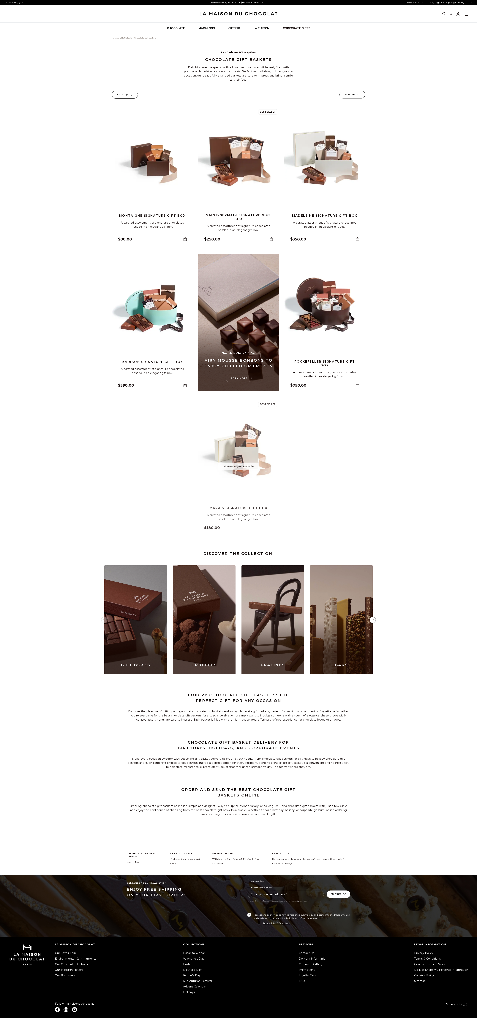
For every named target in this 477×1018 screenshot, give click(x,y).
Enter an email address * (260, 887)
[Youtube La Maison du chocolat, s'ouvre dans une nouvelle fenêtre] (74, 1009)
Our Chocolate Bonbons (71, 964)
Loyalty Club (307, 975)
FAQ (302, 981)
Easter (187, 964)
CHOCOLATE (126, 38)
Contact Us (306, 953)
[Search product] (444, 13)
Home (115, 38)
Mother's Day (192, 969)
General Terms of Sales (429, 964)
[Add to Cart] (185, 239)
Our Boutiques (65, 975)
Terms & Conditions (427, 958)
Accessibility (454, 1004)
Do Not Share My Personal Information (441, 969)
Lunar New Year (194, 953)
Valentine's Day (193, 958)
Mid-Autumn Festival (197, 981)
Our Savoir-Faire (66, 953)
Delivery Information (313, 958)
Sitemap (420, 981)
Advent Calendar (194, 986)
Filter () (123, 94)
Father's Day (191, 975)
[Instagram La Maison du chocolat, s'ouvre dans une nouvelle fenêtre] (66, 1009)
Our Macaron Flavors (69, 969)
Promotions (307, 969)
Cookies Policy (424, 975)
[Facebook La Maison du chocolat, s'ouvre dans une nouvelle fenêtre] (57, 1009)
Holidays (189, 992)
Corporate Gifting (311, 964)
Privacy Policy (423, 953)
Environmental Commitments (75, 958)
